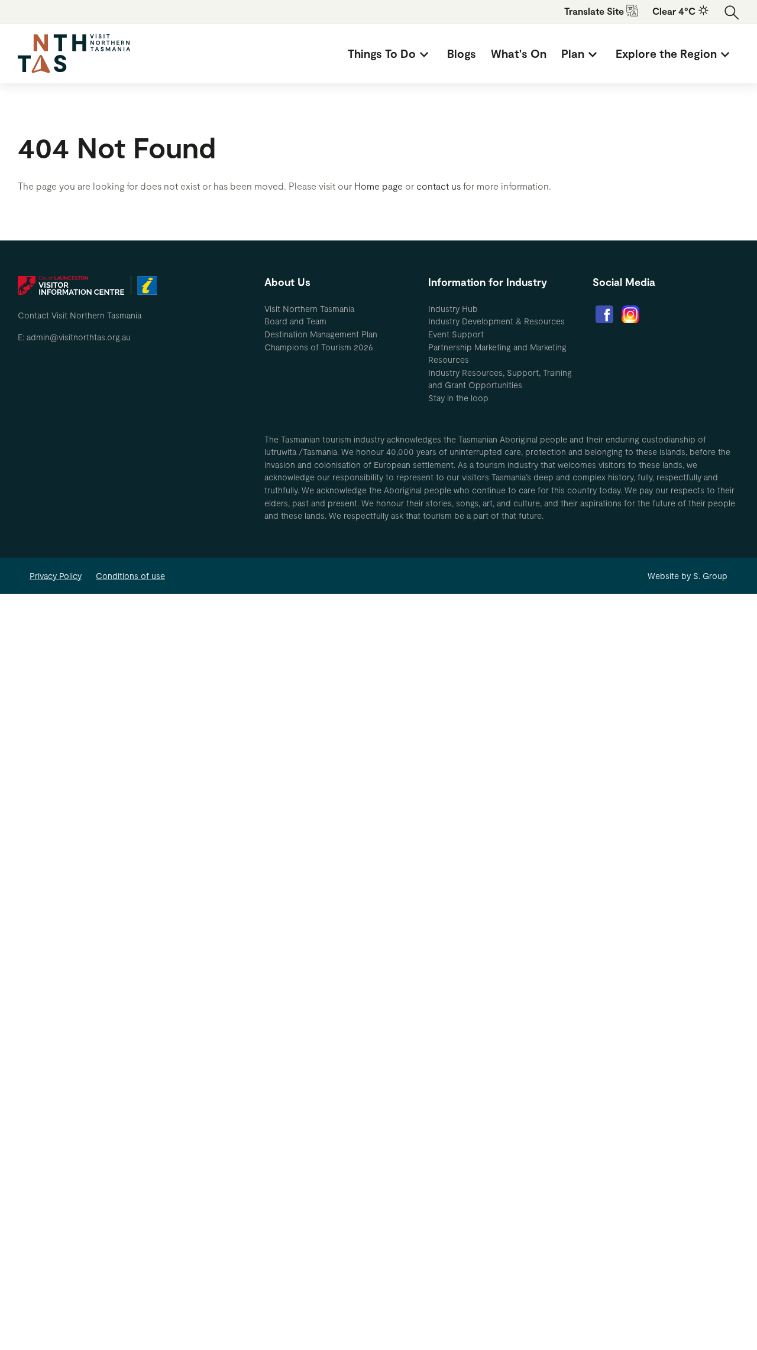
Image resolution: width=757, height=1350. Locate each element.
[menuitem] (390, 53)
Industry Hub (453, 309)
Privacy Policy (56, 576)
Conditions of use (130, 576)
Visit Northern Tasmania (309, 309)
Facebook (604, 314)
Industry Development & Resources (496, 321)
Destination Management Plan (320, 334)
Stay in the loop (458, 398)
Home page (378, 185)
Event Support (456, 334)
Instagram (630, 314)
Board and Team (295, 321)
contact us (438, 185)
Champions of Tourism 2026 (318, 347)
